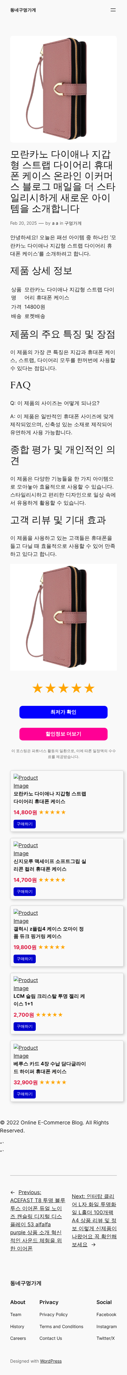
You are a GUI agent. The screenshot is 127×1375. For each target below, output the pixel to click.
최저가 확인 (63, 712)
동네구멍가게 (23, 9)
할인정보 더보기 (63, 733)
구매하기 (25, 824)
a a (55, 223)
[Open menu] (113, 10)
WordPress (51, 1361)
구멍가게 (73, 223)
